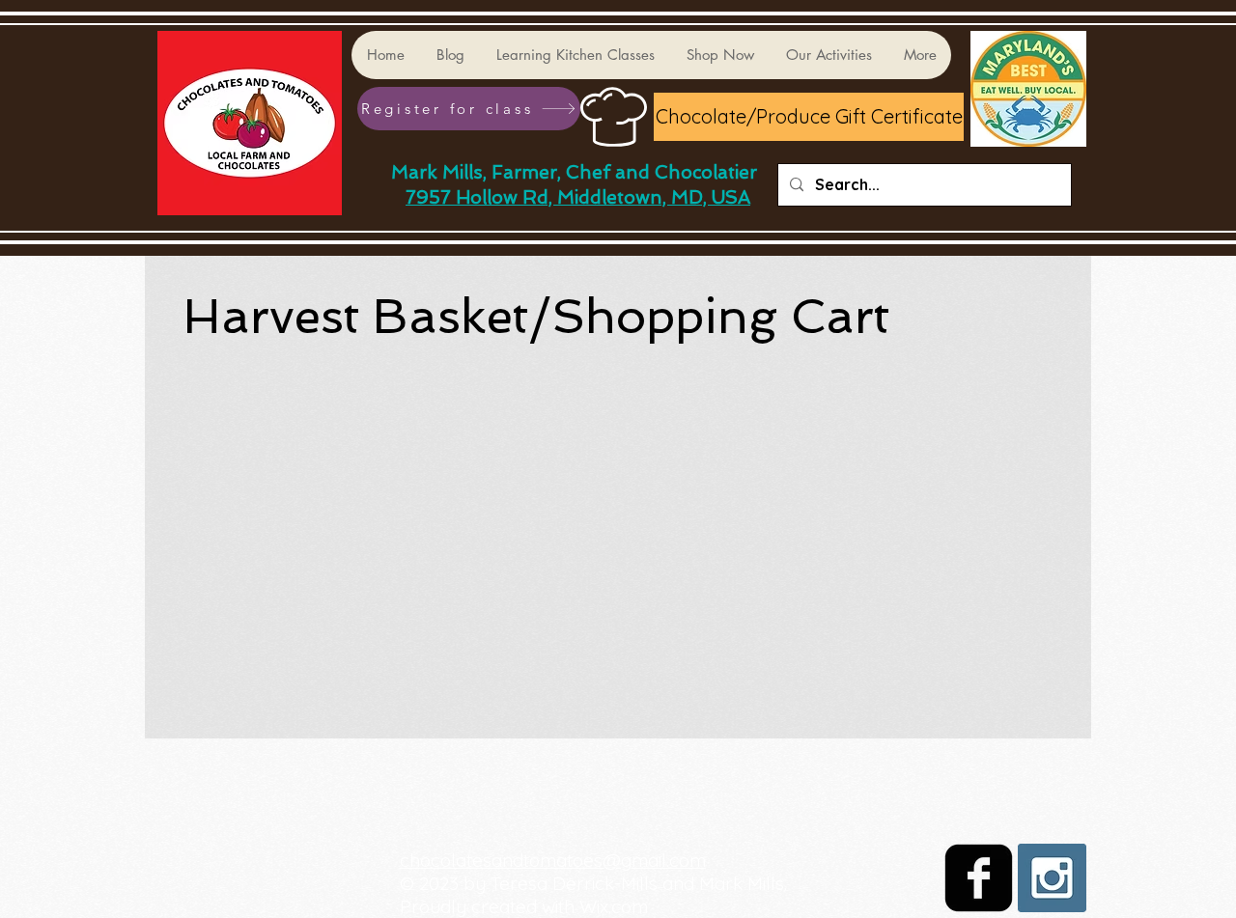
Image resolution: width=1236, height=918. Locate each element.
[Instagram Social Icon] (1052, 878)
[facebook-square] (978, 878)
